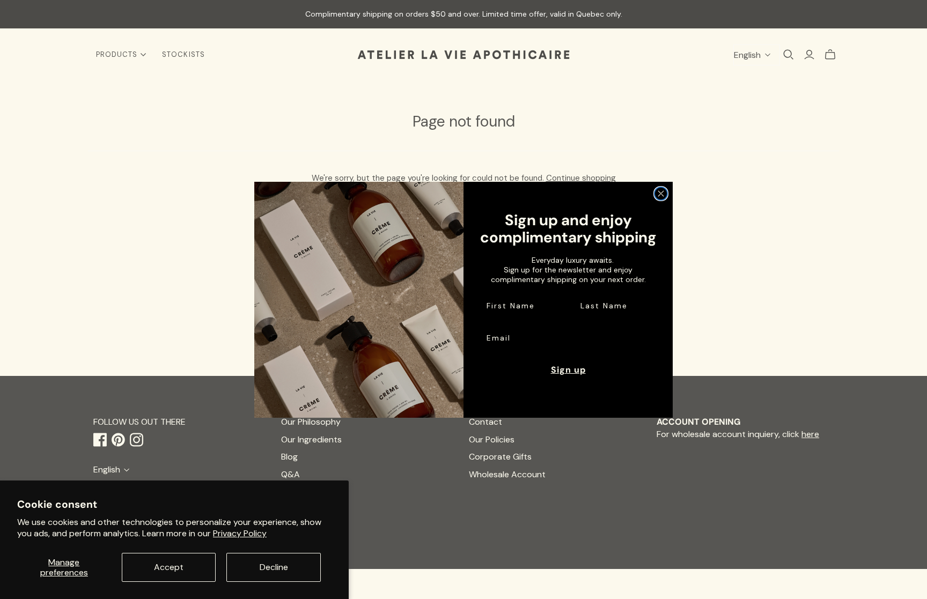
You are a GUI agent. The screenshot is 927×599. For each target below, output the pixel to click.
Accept (168, 567)
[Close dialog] (660, 193)
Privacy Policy (240, 533)
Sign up (568, 369)
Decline (274, 567)
